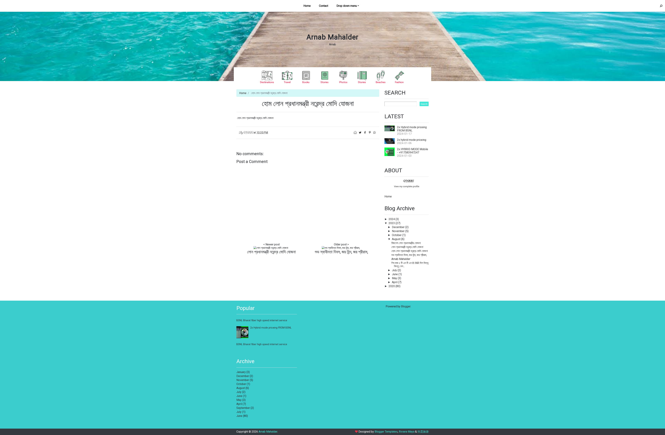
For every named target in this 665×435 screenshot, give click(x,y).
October (397, 235)
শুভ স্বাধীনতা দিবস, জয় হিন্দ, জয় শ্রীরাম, (341, 252)
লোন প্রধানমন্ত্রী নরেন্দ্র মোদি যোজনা (271, 252)
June (395, 274)
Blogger (405, 306)
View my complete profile (406, 186)
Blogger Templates (386, 431)
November (398, 231)
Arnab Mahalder (332, 37)
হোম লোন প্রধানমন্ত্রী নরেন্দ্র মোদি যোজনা (409, 251)
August (396, 239)
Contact (323, 5)
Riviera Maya (406, 431)
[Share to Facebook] (365, 132)
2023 (392, 223)
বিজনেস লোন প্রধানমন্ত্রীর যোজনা (406, 243)
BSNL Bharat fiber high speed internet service (261, 320)
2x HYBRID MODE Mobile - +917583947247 (412, 151)
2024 (392, 219)
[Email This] (355, 132)
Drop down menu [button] (346, 5)
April (395, 282)
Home (307, 5)
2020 (392, 286)
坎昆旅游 (423, 431)
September (243, 408)
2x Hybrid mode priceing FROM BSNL (412, 129)
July (395, 270)
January (241, 372)
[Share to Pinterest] (370, 132)
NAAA (408, 181)
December (398, 227)
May (395, 278)
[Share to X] (360, 132)
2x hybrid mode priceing (411, 139)
